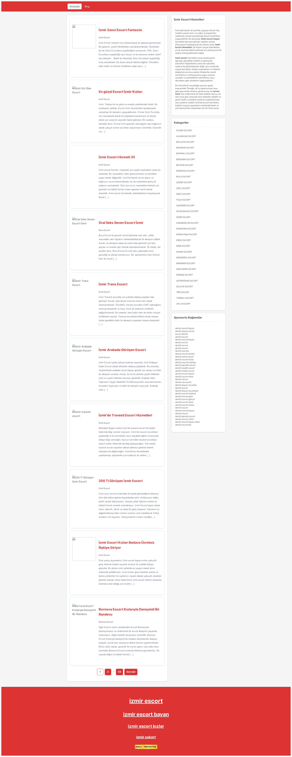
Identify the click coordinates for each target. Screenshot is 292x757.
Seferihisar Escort (187, 280)
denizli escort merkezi (185, 393)
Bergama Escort (185, 159)
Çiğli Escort (183, 188)
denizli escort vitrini (184, 419)
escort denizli (181, 334)
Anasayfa (75, 6)
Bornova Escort (106, 622)
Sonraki (130, 671)
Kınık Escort (183, 246)
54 (119, 671)
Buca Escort (104, 230)
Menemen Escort (185, 263)
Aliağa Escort (184, 130)
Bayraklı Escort (185, 153)
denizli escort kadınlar (185, 362)
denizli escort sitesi (184, 376)
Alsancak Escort (186, 136)
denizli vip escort (183, 382)
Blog (87, 6)
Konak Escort (184, 252)
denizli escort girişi (184, 396)
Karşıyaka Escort (186, 228)
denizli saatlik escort (185, 368)
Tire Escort (182, 292)
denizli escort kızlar (184, 359)
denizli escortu (182, 351)
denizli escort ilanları (185, 353)
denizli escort (181, 337)
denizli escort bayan (184, 328)
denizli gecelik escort (185, 365)
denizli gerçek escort (185, 416)
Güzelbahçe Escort (187, 211)
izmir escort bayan (146, 714)
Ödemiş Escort (184, 275)
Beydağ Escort (184, 165)
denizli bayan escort (184, 331)
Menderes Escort (186, 257)
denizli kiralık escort (184, 371)
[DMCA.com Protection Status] (146, 748)
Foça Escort (183, 199)
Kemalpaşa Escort (186, 234)
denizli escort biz (183, 424)
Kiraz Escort (183, 240)
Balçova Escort (185, 142)
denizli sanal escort (184, 356)
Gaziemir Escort (185, 205)
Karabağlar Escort (187, 223)
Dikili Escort (183, 194)
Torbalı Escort (185, 298)
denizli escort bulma (184, 405)
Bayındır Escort (185, 147)
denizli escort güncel (185, 399)
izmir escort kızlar (146, 726)
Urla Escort (183, 303)
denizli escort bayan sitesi (187, 422)
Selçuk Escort (184, 286)
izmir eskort (146, 737)
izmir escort (146, 700)
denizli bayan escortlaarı (186, 390)
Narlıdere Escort (186, 269)
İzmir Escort (104, 37)
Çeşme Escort (184, 182)
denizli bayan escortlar (186, 385)
